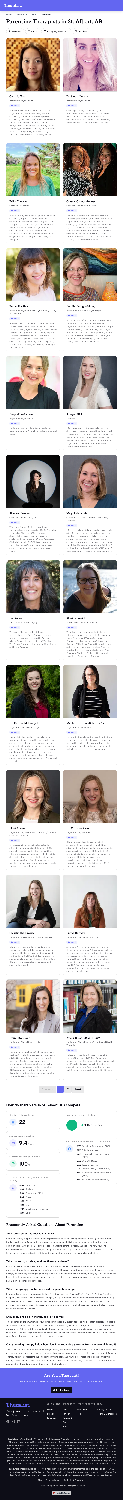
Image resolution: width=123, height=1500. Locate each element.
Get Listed (82, 1409)
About (65, 1409)
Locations (52, 1418)
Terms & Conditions (107, 1414)
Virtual (34, 31)
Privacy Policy (104, 1409)
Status (66, 1426)
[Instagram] (13, 1421)
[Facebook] (7, 1421)
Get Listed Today (61, 1390)
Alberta (20, 14)
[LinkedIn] (18, 1421)
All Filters (82, 31)
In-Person (17, 31)
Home (9, 14)
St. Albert (32, 14)
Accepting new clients (58, 31)
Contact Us (68, 1418)
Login (80, 1414)
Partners (67, 1414)
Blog (65, 1422)
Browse (50, 1414)
